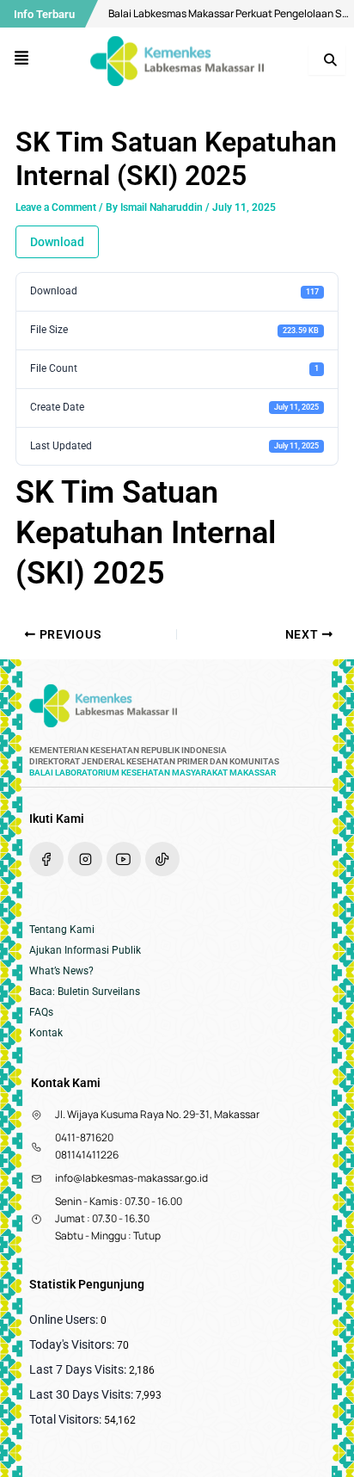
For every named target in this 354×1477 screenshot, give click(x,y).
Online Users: (65, 1319)
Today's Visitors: (73, 1344)
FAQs (41, 1012)
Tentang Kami (62, 930)
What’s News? (61, 971)
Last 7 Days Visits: (79, 1369)
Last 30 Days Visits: (82, 1394)
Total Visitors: (66, 1419)
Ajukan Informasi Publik (85, 950)
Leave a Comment (55, 207)
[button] (22, 59)
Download (57, 242)
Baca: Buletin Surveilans (84, 992)
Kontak (46, 1033)
